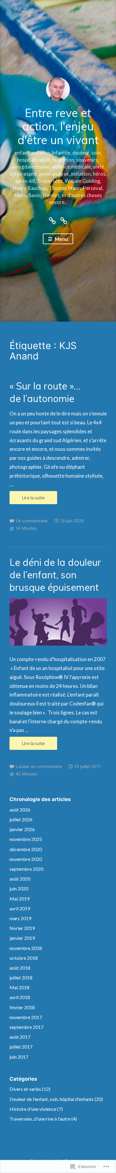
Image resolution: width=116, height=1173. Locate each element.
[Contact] (63, 219)
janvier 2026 (22, 829)
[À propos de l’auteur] (52, 219)
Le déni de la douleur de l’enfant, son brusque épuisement (55, 574)
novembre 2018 (26, 948)
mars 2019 (20, 918)
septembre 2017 (26, 1027)
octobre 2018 (24, 958)
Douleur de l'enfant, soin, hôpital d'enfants (52, 1099)
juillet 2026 (21, 819)
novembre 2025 (26, 839)
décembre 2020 (26, 849)
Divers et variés (25, 1089)
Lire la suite (27, 499)
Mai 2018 (19, 987)
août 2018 (20, 968)
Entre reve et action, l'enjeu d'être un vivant (58, 126)
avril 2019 (20, 908)
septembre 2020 (26, 869)
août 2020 (20, 878)
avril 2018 (20, 997)
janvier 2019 (22, 938)
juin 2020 (19, 888)
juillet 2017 (21, 1046)
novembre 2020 (26, 859)
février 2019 (22, 928)
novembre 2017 (26, 1017)
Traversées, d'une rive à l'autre (40, 1118)
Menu (61, 239)
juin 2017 (19, 1057)
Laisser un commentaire (39, 766)
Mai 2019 (19, 898)
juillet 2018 (21, 977)
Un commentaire (32, 520)
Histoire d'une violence (33, 1109)
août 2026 (20, 809)
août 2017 (20, 1037)
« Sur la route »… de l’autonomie (45, 392)
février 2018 (22, 1007)
